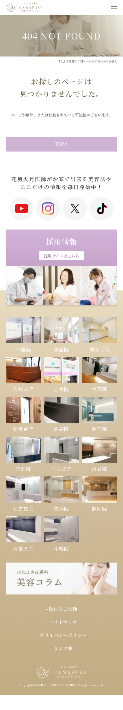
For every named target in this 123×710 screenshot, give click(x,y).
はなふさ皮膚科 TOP (70, 61)
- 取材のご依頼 (61, 609)
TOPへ (61, 144)
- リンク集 (62, 648)
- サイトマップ (61, 622)
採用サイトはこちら (61, 256)
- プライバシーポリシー (62, 635)
